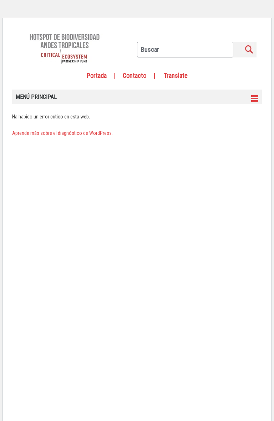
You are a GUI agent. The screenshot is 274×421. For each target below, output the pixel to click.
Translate (176, 75)
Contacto (134, 75)
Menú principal (36, 96)
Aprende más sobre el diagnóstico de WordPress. (62, 133)
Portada (97, 75)
